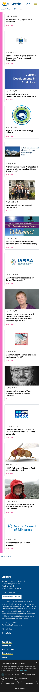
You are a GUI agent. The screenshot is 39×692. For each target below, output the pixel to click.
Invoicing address (8, 592)
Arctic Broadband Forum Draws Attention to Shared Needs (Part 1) (21, 242)
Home (2, 9)
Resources (7, 653)
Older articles (6, 556)
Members (6, 645)
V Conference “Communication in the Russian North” (21, 356)
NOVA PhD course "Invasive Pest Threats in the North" (20, 469)
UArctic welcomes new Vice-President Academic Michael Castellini (18, 393)
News (9, 9)
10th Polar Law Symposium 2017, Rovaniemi (20, 20)
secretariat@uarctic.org (11, 597)
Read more (9, 25)
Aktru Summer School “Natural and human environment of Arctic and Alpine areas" (22, 169)
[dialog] (19, 676)
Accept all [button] (10, 683)
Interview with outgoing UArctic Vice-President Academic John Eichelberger (20, 506)
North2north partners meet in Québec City (19, 206)
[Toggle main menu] (35, 4)
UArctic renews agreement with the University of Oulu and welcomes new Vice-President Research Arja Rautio (20, 317)
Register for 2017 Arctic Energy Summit (19, 131)
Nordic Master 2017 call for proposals (18, 544)
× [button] (37, 662)
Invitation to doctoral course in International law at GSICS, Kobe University (20, 431)
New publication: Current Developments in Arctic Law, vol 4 (21, 95)
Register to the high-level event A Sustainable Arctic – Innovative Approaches (21, 58)
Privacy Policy (7, 629)
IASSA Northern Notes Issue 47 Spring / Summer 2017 (20, 279)
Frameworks (17, 625)
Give (28, 3)
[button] (20, 688)
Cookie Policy (7, 633)
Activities (8, 649)
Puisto (15, 622)
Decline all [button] (28, 683)
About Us (7, 642)
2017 (15, 9)
